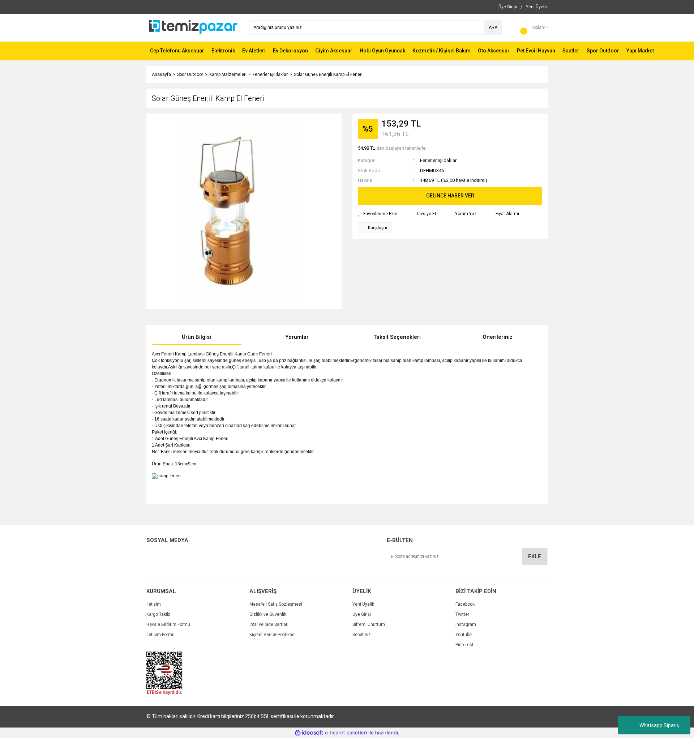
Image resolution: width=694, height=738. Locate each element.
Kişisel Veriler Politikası (272, 634)
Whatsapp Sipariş (659, 725)
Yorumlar (297, 337)
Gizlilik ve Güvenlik (267, 614)
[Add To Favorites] (377, 213)
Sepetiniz (361, 634)
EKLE (534, 556)
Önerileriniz (498, 337)
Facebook (465, 604)
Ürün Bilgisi (196, 337)
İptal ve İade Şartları (268, 624)
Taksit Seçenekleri (397, 337)
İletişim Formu (160, 634)
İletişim (153, 604)
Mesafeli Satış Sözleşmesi (275, 604)
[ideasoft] (309, 732)
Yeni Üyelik (363, 604)
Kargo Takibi (158, 614)
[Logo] (192, 27)
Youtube (463, 634)
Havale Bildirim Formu (168, 624)
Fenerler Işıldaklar (438, 160)
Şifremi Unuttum (368, 624)
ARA (493, 27)
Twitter (462, 614)
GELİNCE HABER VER (450, 196)
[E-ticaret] (346, 732)
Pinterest (464, 644)
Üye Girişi (361, 614)
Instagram (465, 624)
